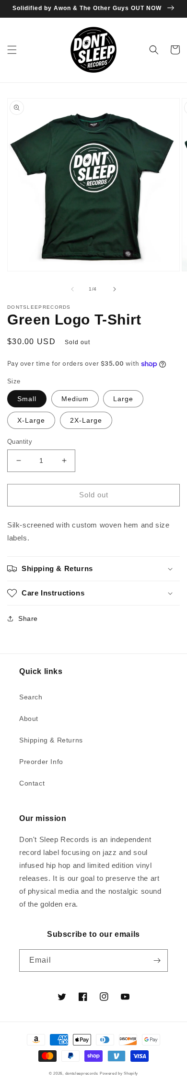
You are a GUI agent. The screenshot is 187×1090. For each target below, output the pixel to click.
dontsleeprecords (81, 1073)
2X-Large (86, 420)
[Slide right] (114, 289)
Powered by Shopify (119, 1073)
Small (26, 399)
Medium (75, 399)
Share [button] (28, 618)
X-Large (31, 420)
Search (31, 697)
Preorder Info (41, 761)
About (28, 718)
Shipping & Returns (51, 740)
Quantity (19, 441)
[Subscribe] (156, 960)
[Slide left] (72, 289)
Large (123, 399)
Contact (32, 783)
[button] (12, 49)
